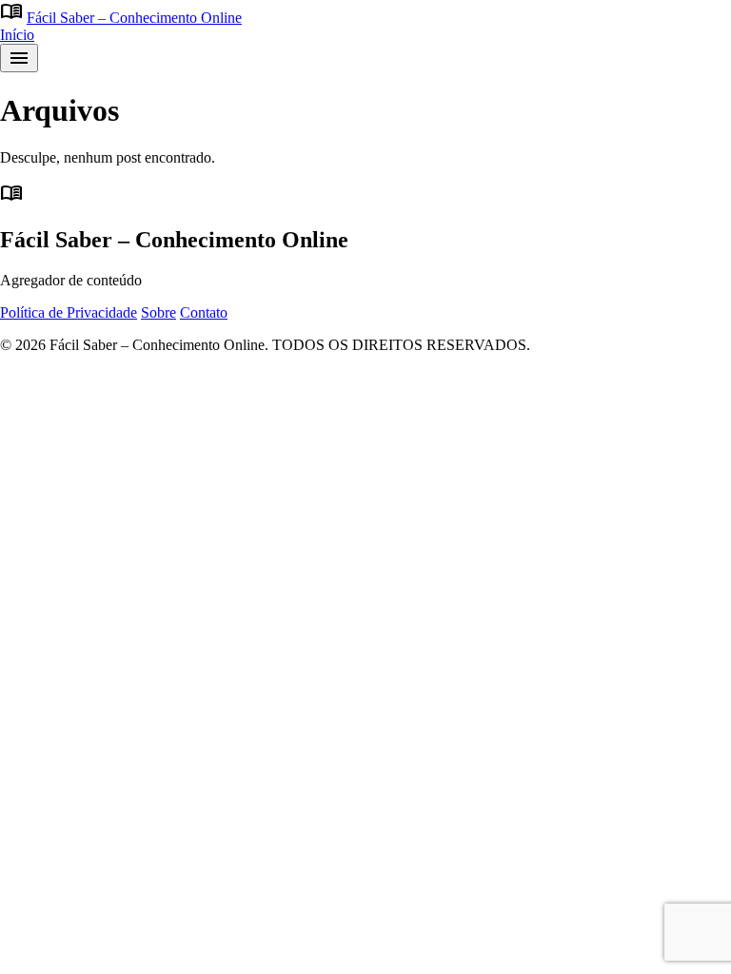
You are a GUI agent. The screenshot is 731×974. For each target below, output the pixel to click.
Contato (203, 312)
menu (19, 58)
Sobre (158, 312)
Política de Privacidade (68, 312)
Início (17, 35)
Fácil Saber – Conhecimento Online (134, 18)
